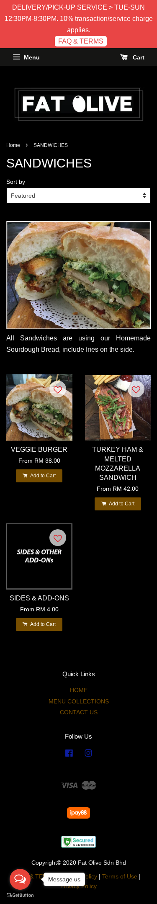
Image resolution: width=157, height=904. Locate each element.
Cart (137, 57)
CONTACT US (79, 712)
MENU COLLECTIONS (79, 701)
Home (13, 145)
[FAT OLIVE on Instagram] (88, 755)
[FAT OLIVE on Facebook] (69, 755)
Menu (31, 57)
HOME (79, 690)
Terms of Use (119, 876)
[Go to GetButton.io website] (20, 895)
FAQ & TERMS (80, 41)
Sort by (15, 181)
